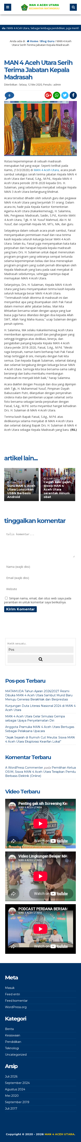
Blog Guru (47, 41)
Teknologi (12, 1048)
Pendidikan (13, 1042)
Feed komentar (16, 1001)
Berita (9, 1029)
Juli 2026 (11, 1076)
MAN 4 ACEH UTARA (59, 1134)
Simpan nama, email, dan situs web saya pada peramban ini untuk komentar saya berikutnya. (37, 600)
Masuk (10, 988)
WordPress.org (16, 1007)
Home (33, 41)
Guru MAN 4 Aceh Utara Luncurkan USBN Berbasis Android (21, 491)
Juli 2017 (11, 1108)
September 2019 (17, 1102)
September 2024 (17, 1083)
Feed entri (12, 994)
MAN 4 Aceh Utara (46, 170)
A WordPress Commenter (24, 767)
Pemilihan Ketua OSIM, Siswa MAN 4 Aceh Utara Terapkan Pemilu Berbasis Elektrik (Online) (40, 772)
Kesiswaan (12, 1035)
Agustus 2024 (15, 1089)
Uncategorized (16, 1054)
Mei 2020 (12, 1096)
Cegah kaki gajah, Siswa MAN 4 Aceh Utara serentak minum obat (58, 489)
